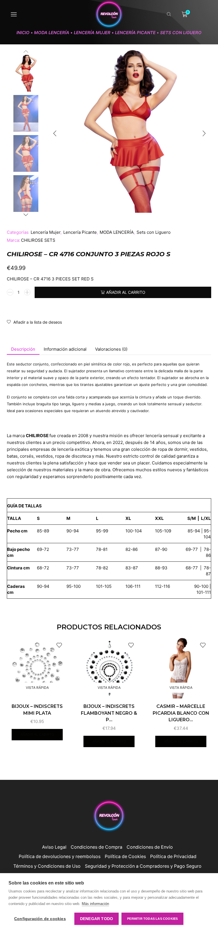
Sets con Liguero (181, 32)
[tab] (23, 349)
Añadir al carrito (125, 292)
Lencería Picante (135, 32)
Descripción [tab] (23, 349)
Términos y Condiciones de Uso (47, 866)
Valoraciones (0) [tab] (111, 349)
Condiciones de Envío (150, 847)
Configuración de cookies (40, 919)
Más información (95, 904)
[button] (55, 133)
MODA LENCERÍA (51, 32)
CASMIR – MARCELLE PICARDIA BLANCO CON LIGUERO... (181, 713)
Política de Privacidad (173, 856)
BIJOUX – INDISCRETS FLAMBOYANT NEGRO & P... (109, 713)
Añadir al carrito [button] (37, 734)
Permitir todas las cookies (152, 918)
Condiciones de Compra (96, 847)
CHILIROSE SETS (38, 240)
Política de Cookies (125, 856)
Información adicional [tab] (65, 349)
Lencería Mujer (92, 32)
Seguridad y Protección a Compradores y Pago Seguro (143, 866)
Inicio (23, 32)
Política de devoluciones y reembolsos (59, 856)
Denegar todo (96, 919)
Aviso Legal (54, 847)
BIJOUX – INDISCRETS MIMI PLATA (37, 710)
